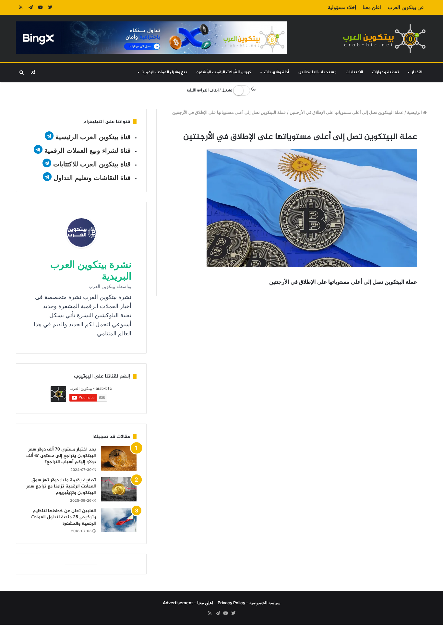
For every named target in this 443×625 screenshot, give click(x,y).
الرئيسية (415, 112)
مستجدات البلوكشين (317, 72)
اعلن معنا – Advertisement (188, 602)
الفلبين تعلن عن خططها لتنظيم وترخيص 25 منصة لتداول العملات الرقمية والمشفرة (63, 517)
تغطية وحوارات (385, 72)
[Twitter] (50, 7)
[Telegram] (30, 7)
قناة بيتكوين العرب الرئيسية (93, 136)
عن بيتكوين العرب (406, 7)
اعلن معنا (372, 7)
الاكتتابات (354, 72)
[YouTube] (40, 7)
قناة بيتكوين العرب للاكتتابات (91, 164)
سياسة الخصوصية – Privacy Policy (249, 602)
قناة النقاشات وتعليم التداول (92, 177)
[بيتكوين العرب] (384, 38)
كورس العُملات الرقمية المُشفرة (224, 72)
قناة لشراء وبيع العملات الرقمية (87, 150)
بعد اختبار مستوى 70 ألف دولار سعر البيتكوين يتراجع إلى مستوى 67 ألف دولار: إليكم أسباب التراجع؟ (61, 456)
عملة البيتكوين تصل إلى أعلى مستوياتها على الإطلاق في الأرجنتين (346, 112)
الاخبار (417, 72)
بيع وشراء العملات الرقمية (164, 72)
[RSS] (21, 7)
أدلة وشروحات (276, 72)
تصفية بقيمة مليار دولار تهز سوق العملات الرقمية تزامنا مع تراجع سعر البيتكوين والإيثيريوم (61, 486)
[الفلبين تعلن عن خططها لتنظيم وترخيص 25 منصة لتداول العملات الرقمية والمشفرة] (119, 520)
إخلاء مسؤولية (342, 7)
